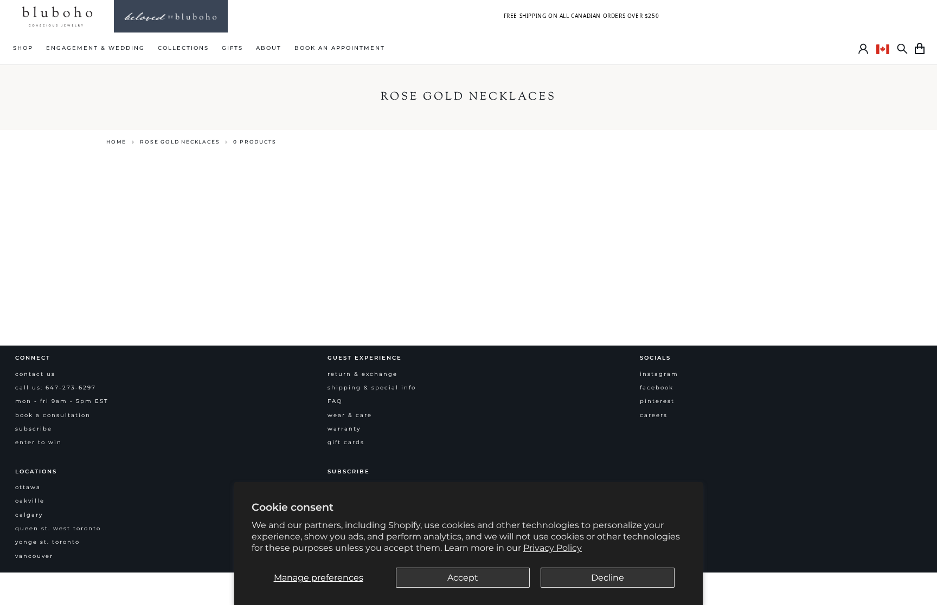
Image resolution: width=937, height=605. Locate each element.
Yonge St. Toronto (47, 541)
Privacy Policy (552, 548)
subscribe (33, 428)
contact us (35, 374)
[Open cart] (919, 48)
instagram (659, 374)
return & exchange (362, 374)
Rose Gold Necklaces (180, 142)
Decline (607, 578)
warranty (344, 428)
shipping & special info (372, 387)
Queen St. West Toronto (58, 528)
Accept (462, 578)
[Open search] (902, 48)
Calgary (29, 514)
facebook (656, 387)
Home (116, 142)
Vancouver (34, 556)
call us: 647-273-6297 (55, 387)
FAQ (335, 401)
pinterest (657, 401)
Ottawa (28, 487)
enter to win (38, 442)
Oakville (29, 500)
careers (654, 415)
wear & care (350, 415)
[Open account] (863, 48)
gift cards (346, 442)
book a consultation (53, 415)
